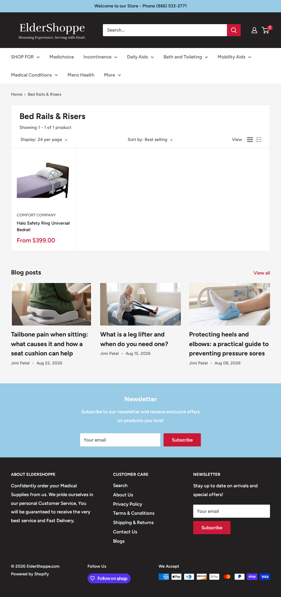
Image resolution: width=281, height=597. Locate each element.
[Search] (234, 30)
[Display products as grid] (250, 139)
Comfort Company (36, 215)
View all (262, 273)
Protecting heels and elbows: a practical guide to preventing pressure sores (229, 343)
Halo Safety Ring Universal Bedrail (43, 226)
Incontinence (97, 57)
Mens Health (81, 75)
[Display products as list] (259, 139)
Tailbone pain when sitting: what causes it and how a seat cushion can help (49, 343)
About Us (123, 494)
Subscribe (182, 440)
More (109, 75)
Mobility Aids (231, 57)
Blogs (119, 541)
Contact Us (125, 531)
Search (120, 485)
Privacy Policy (127, 504)
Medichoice (61, 57)
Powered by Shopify (30, 573)
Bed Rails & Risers (44, 94)
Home (16, 94)
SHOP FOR (22, 57)
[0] (265, 30)
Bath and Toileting (183, 57)
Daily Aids (137, 57)
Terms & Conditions (133, 513)
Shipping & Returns (133, 522)
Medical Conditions (31, 75)
